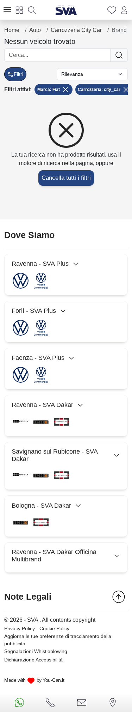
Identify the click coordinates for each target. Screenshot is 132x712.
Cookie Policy (54, 628)
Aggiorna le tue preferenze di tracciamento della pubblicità (57, 639)
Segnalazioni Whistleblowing (35, 651)
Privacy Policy (19, 628)
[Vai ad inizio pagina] (118, 596)
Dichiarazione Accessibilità (33, 659)
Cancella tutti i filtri (66, 177)
